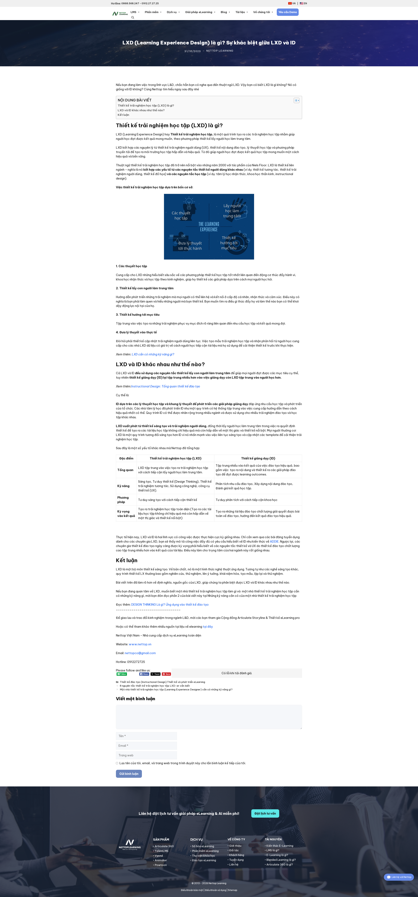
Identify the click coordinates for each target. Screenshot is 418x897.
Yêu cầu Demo (287, 12)
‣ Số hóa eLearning (202, 846)
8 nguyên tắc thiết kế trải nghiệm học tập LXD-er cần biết (155, 685)
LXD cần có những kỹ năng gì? (153, 354)
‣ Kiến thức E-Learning (279, 845)
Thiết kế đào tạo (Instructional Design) (143, 682)
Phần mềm (151, 12)
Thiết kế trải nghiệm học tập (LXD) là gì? (146, 105)
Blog (224, 12)
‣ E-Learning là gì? (276, 855)
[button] (133, 17)
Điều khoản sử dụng (215, 890)
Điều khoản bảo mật (192, 890)
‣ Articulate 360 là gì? (279, 864)
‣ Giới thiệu (234, 845)
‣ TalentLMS (160, 851)
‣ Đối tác (233, 850)
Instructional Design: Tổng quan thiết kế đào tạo (165, 386)
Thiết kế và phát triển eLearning (186, 682)
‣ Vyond (158, 855)
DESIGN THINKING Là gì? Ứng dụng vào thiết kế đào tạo (170, 604)
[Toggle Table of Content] (295, 100)
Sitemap (232, 890)
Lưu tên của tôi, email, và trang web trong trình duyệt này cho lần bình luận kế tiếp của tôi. (183, 763)
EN (305, 3)
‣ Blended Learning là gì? (280, 859)
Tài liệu (240, 12)
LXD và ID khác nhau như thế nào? (141, 110)
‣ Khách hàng (236, 855)
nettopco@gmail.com (140, 653)
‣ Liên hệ (233, 864)
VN (294, 3)
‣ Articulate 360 (163, 846)
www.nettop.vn (140, 644)
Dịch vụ (172, 12)
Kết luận (123, 115)
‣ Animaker (160, 860)
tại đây (207, 626)
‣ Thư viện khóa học (202, 855)
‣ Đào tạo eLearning (203, 860)
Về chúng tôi (261, 12)
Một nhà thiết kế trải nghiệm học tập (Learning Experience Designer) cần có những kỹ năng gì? (176, 689)
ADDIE (274, 541)
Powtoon (161, 865)
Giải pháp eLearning (198, 12)
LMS (133, 12)
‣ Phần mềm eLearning (204, 851)
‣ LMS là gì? (272, 850)
